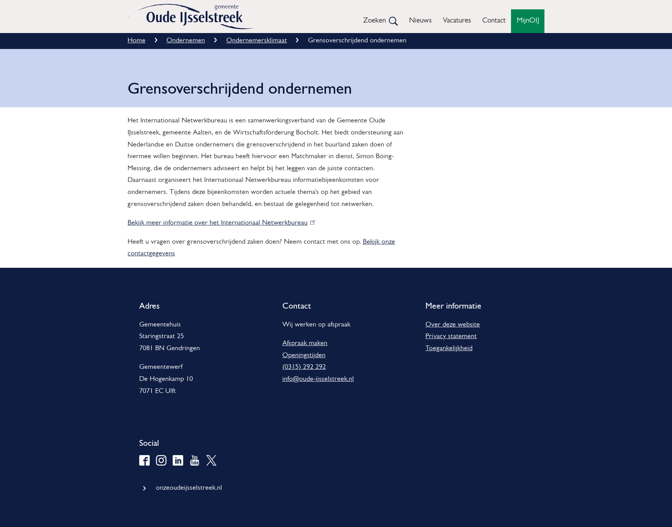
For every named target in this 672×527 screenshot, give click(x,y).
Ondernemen (185, 40)
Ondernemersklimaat (256, 40)
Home (136, 40)
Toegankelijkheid (448, 348)
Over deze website (452, 324)
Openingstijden (304, 355)
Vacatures (457, 20)
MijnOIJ (528, 20)
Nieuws (420, 20)
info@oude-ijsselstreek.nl (318, 379)
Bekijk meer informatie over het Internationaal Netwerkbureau (219, 223)
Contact (494, 20)
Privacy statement (451, 336)
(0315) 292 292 (304, 367)
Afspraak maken (304, 343)
